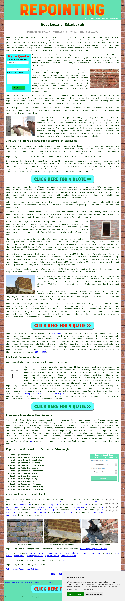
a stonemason (24, 505)
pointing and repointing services (45, 399)
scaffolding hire (58, 394)
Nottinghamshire (35, 556)
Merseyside (19, 556)
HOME (85, 19)
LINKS (92, 19)
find (14, 420)
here (32, 441)
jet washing (40, 513)
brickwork (24, 436)
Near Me (50, 582)
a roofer (68, 513)
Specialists (29, 582)
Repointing (11, 334)
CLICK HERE (40, 352)
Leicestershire (68, 556)
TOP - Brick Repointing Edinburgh (23, 569)
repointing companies (71, 431)
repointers (16, 247)
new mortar (112, 245)
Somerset (53, 553)
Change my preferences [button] (94, 594)
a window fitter (91, 502)
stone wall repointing (69, 372)
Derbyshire (97, 553)
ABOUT (98, 19)
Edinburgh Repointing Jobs (93, 549)
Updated (37, 582)
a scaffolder (81, 505)
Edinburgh (56, 334)
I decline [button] (79, 594)
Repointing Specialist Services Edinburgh (37, 449)
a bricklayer (77, 507)
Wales (29, 553)
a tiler (62, 502)
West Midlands (67, 553)
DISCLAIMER (114, 19)
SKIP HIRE (77, 510)
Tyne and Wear (52, 556)
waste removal (46, 507)
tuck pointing (55, 370)
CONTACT (105, 19)
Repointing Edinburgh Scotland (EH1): (25, 37)
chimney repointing (32, 394)
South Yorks (40, 553)
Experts (43, 582)
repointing (102, 342)
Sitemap (7, 582)
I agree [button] (71, 594)
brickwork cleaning (43, 510)
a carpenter (53, 505)
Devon (108, 553)
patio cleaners (14, 507)
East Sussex (83, 553)
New (22, 582)
